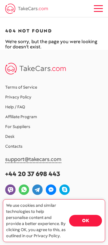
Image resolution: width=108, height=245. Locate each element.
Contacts (13, 146)
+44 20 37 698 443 (32, 174)
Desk (9, 136)
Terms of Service (21, 87)
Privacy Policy (18, 97)
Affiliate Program (21, 116)
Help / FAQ (15, 107)
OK (85, 220)
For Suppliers (17, 126)
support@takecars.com (33, 159)
